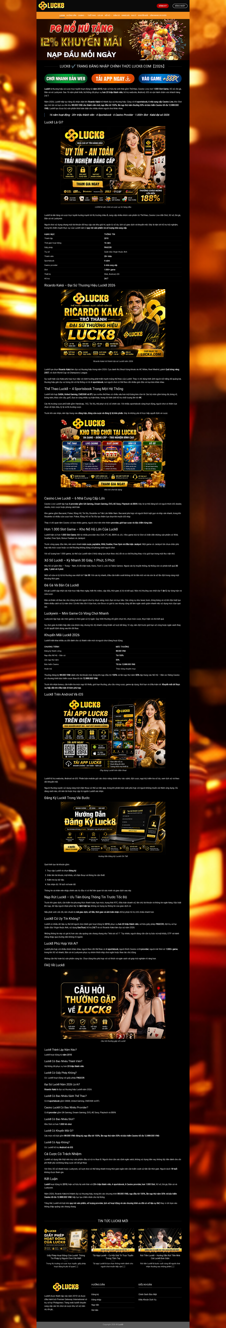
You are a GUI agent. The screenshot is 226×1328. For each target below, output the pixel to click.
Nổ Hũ (107, 15)
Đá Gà (100, 15)
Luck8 (47, 1296)
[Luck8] (51, 5)
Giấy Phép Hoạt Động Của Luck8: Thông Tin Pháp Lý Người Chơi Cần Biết (66, 1257)
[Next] (182, 1251)
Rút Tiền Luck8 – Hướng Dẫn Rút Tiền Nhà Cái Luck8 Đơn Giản (160, 1257)
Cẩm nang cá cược (158, 15)
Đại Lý (133, 15)
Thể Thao (92, 15)
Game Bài (125, 15)
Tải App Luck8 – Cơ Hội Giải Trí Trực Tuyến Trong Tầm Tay (113, 1257)
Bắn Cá (117, 15)
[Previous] (44, 1251)
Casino (81, 15)
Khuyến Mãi (143, 15)
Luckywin (48, 619)
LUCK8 (62, 15)
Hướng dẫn (71, 15)
